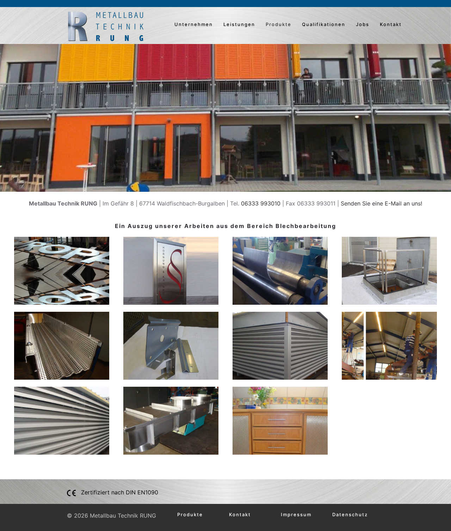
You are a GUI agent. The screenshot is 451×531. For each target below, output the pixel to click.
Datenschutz (350, 514)
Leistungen (239, 24)
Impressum (296, 514)
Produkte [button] (278, 24)
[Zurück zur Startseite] (105, 26)
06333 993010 (260, 203)
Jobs (362, 24)
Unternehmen (193, 24)
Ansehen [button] (62, 270)
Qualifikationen (323, 24)
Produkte (190, 514)
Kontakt (391, 24)
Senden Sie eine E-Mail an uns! (381, 203)
